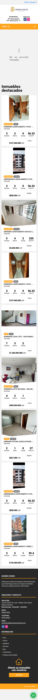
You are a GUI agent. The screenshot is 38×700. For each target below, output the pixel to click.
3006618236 (14, 20)
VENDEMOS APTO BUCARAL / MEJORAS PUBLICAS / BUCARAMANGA (19, 389)
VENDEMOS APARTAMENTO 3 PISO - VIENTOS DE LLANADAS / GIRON (19, 127)
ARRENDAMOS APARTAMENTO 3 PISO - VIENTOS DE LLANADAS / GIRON (19, 494)
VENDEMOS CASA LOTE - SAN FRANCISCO (19, 337)
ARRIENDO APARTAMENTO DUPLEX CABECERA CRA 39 (19, 232)
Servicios (5, 646)
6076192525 (15, 19)
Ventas (5, 640)
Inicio (4, 638)
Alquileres (6, 643)
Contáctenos (7, 652)
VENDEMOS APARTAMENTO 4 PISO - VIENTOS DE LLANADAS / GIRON (19, 284)
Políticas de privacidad (10, 655)
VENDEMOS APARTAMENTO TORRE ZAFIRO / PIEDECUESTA (19, 546)
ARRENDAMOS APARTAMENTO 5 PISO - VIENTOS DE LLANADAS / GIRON (19, 179)
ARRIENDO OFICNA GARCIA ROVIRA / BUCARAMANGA (19, 441)
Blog (4, 649)
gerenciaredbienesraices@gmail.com (14, 623)
